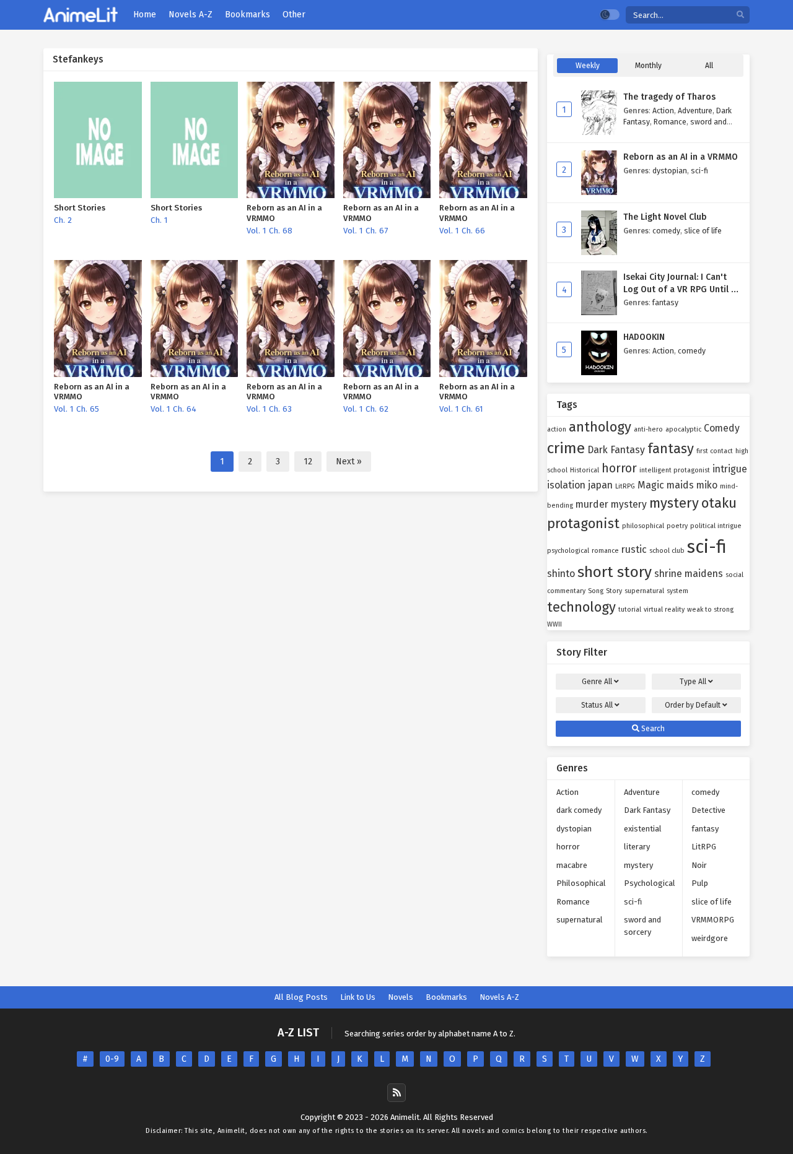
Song (595, 591)
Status (597, 705)
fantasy (665, 302)
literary (637, 846)
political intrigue (716, 526)
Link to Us (357, 997)
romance (605, 551)
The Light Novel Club (665, 217)
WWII (554, 624)
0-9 (112, 1059)
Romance (670, 121)
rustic (634, 549)
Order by (693, 705)
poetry (677, 526)
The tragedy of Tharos (669, 97)
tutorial (629, 609)
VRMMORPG (712, 919)
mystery (674, 503)
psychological (568, 551)
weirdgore (709, 938)
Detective (708, 810)
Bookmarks (446, 997)
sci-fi (699, 170)
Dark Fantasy (616, 450)
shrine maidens (688, 573)
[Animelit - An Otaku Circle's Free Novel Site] (80, 15)
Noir (699, 865)
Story (614, 591)
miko (706, 485)
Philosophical (581, 883)
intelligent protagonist (674, 470)
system (677, 591)
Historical (584, 470)
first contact (714, 451)
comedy (666, 230)
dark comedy (579, 810)
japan (600, 485)
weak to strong (710, 609)
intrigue (729, 469)
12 (308, 461)
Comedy (722, 428)
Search (652, 728)
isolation (566, 485)
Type (693, 681)
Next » (349, 461)
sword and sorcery (642, 926)
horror (619, 468)
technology (581, 607)
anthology (600, 427)
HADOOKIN (644, 337)
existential (643, 828)
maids (680, 485)
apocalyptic (683, 429)
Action (663, 110)
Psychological (649, 883)
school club (667, 551)
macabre (571, 865)
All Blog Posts (301, 997)
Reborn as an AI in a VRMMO (680, 157)
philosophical (643, 526)
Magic (650, 485)
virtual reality (664, 609)
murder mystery (611, 504)
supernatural (644, 591)
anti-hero (648, 429)
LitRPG (625, 486)
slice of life (703, 230)
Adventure (695, 110)
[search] (740, 15)
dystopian (669, 170)
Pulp (699, 883)
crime (566, 448)
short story (614, 572)
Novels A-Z (499, 997)
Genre (597, 681)
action (556, 429)
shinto (561, 573)
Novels (400, 997)
